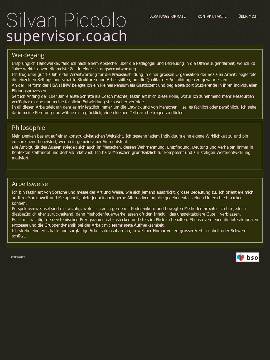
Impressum (18, 256)
